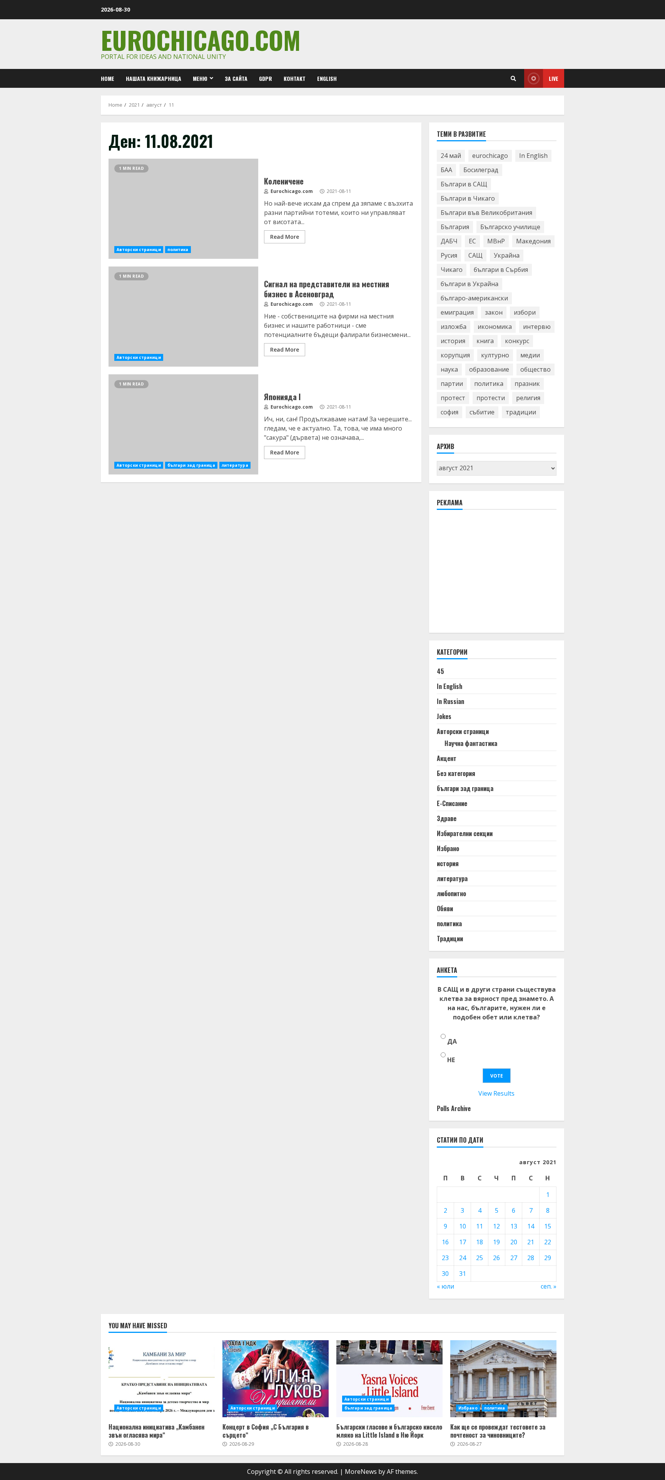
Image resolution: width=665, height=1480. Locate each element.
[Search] (513, 78)
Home (107, 78)
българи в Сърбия (501, 269)
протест (453, 398)
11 (479, 1226)
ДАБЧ (449, 241)
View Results (496, 1093)
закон (494, 312)
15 (547, 1226)
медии (530, 355)
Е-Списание (452, 803)
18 (479, 1242)
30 (445, 1273)
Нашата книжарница (153, 78)
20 (513, 1242)
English (327, 78)
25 (479, 1258)
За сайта (236, 78)
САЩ (475, 255)
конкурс (517, 341)
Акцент (446, 758)
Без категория (456, 773)
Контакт (295, 78)
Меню (200, 78)
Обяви (445, 908)
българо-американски (474, 298)
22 (547, 1242)
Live (553, 78)
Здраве (446, 818)
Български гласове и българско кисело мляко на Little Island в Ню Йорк (389, 1378)
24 (462, 1258)
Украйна (507, 255)
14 (530, 1226)
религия (528, 398)
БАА (446, 170)
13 (513, 1226)
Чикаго (452, 269)
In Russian (450, 701)
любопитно (451, 893)
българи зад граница (191, 465)
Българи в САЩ (464, 184)
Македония (533, 241)
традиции (521, 412)
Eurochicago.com (201, 39)
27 (513, 1258)
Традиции (450, 938)
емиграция (457, 312)
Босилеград (480, 170)
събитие (482, 412)
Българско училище (510, 227)
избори (525, 312)
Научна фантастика (470, 743)
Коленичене (183, 209)
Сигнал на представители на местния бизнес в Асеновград (183, 317)
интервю (537, 326)
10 (462, 1226)
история (453, 341)
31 (462, 1273)
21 (530, 1242)
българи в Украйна (469, 284)
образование (489, 369)
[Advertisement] (494, 574)
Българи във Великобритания (486, 212)
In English (533, 155)
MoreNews (361, 1471)
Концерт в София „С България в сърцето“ (275, 1378)
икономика (495, 326)
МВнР (496, 241)
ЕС (472, 241)
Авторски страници (139, 249)
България (455, 227)
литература (235, 465)
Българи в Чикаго (468, 198)
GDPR (265, 78)
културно (495, 355)
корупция (455, 355)
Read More (284, 236)
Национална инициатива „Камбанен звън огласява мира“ (162, 1378)
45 (440, 671)
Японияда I (183, 424)
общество (535, 369)
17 (462, 1242)
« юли (445, 1286)
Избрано (448, 848)
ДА (452, 1041)
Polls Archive (454, 1108)
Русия (449, 255)
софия (449, 412)
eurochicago (490, 155)
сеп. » (548, 1286)
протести (490, 398)
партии (452, 383)
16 (445, 1242)
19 (496, 1242)
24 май (451, 155)
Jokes (444, 716)
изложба (453, 326)
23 (445, 1258)
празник (527, 383)
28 (530, 1258)
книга (485, 341)
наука (449, 369)
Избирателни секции (465, 833)
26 (496, 1258)
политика (178, 249)
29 (547, 1258)
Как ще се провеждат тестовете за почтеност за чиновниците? (503, 1378)
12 (496, 1226)
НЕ (451, 1060)
